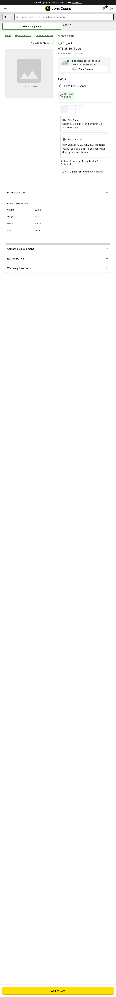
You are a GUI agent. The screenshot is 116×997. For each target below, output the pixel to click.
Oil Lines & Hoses (44, 35)
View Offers (77, 2)
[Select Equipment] (65, 63)
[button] (31, 26)
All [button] (5, 16)
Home (8, 35)
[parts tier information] (60, 86)
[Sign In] (111, 8)
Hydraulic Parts (23, 35)
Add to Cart (58, 991)
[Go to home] (58, 8)
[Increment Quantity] (79, 109)
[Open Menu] (5, 8)
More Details (96, 171)
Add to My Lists (43, 42)
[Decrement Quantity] (64, 109)
